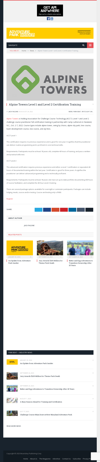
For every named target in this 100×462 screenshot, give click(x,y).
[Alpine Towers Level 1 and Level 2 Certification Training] (50, 80)
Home (25, 459)
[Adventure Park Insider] (50, 32)
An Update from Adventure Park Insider (36, 363)
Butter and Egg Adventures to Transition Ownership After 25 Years (81, 263)
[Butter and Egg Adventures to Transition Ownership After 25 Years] (80, 249)
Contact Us (66, 459)
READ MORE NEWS (14, 426)
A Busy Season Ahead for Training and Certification (41, 402)
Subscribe (77, 459)
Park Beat (77, 112)
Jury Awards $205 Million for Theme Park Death (51, 261)
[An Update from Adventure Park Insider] (20, 249)
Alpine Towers (12, 118)
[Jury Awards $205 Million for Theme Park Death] (50, 249)
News (71, 112)
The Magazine (45, 459)
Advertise (56, 459)
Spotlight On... (87, 112)
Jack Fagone (13, 112)
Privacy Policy (88, 459)
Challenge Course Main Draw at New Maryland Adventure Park (46, 414)
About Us (33, 459)
